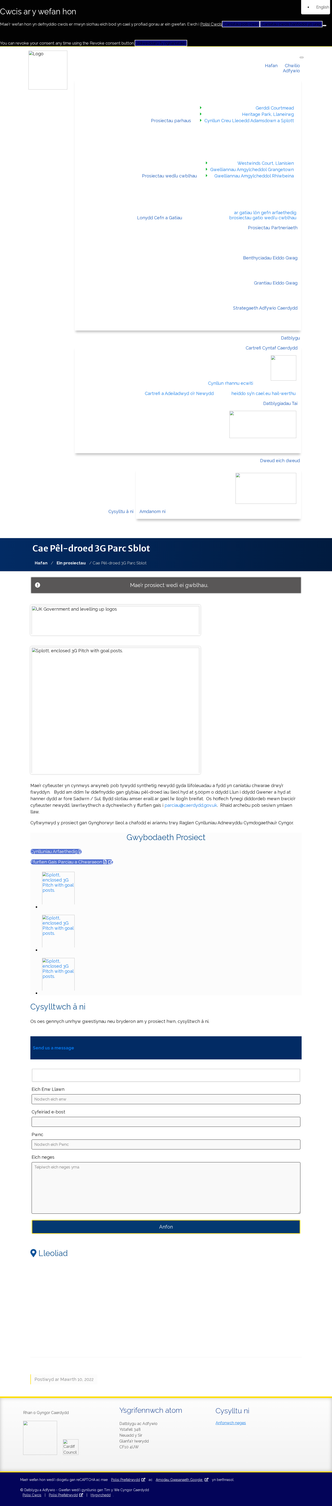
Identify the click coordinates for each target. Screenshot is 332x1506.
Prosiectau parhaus (171, 120)
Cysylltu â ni (120, 511)
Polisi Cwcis (211, 24)
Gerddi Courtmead (275, 107)
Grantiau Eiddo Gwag (275, 282)
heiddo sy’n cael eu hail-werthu (263, 393)
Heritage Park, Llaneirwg (268, 114)
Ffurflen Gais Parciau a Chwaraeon (66, 861)
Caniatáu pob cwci (241, 24)
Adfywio (291, 70)
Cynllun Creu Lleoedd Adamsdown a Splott (249, 120)
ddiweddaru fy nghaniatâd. (161, 43)
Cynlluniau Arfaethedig (54, 851)
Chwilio (292, 65)
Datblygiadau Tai (280, 403)
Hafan (271, 65)
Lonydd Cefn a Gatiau (159, 217)
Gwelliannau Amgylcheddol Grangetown (252, 169)
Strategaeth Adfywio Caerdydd (265, 308)
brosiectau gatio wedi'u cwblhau (262, 217)
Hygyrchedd (101, 1495)
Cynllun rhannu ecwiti (230, 383)
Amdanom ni (153, 511)
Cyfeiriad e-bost (48, 1111)
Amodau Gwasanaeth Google (179, 1480)
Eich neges (43, 1157)
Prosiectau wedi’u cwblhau (169, 175)
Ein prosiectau (71, 562)
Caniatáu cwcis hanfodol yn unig (291, 24)
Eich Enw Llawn (48, 1089)
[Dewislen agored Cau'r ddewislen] (302, 57)
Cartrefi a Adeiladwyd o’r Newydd (179, 393)
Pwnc (37, 1134)
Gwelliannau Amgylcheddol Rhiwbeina (254, 175)
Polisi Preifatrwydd (125, 1480)
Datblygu (290, 337)
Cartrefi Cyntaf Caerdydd (271, 347)
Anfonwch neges (231, 1423)
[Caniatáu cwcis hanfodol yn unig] (324, 25)
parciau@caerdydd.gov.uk (191, 805)
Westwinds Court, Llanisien (265, 163)
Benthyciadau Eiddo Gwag (270, 257)
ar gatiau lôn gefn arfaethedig (265, 212)
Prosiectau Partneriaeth (272, 227)
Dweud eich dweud (280, 460)
